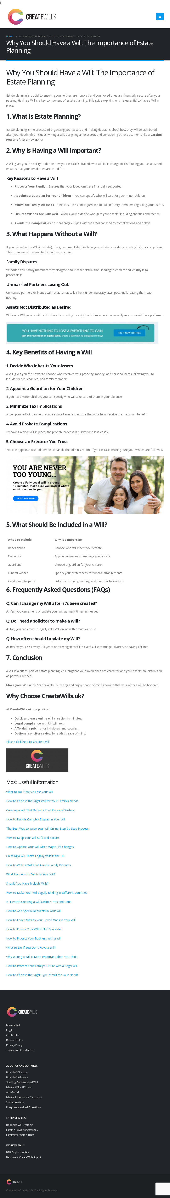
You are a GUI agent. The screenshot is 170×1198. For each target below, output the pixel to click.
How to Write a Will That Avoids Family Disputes (38, 865)
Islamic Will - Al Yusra (19, 1087)
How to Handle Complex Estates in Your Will (35, 819)
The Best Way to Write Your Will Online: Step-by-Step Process (47, 828)
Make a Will (13, 1025)
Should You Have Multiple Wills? (27, 883)
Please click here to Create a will (27, 742)
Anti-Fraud (12, 1092)
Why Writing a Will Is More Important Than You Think (41, 957)
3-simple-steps (15, 1102)
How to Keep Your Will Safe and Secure (32, 838)
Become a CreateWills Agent (23, 1157)
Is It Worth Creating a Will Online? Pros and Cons (38, 902)
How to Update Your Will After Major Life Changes (40, 847)
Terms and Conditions (20, 1050)
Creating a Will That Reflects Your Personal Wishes (40, 810)
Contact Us (12, 1035)
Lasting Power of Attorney (22, 1130)
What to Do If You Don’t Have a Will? (31, 947)
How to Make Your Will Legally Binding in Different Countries (46, 893)
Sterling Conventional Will (22, 1082)
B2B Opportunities (17, 1152)
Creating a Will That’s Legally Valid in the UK (35, 856)
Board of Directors (17, 1072)
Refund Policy (14, 1040)
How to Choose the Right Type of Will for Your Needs (42, 975)
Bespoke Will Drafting (19, 1125)
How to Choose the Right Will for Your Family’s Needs (42, 801)
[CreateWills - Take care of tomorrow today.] (32, 16)
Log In (9, 1030)
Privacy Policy (14, 1045)
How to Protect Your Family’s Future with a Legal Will (41, 966)
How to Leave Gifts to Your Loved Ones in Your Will (40, 920)
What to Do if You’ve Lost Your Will (29, 792)
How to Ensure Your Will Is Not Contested (34, 929)
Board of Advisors (17, 1077)
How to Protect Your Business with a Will (33, 938)
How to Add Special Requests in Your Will (33, 911)
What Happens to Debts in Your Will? (30, 874)
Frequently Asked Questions (23, 1107)
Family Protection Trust (20, 1135)
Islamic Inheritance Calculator (24, 1097)
